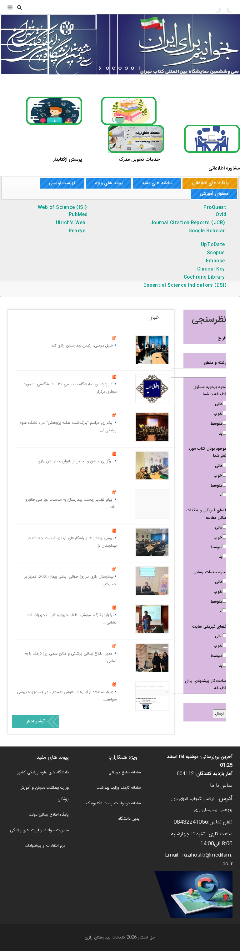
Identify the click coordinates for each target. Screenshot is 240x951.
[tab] (210, 183)
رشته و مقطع (215, 362)
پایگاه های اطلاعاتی (210, 183)
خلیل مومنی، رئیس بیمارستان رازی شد (82, 345)
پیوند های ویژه (108, 183)
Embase (215, 261)
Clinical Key (211, 269)
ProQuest (213, 207)
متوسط (216, 423)
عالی (218, 404)
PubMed (78, 215)
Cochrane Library (204, 277)
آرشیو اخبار (36, 721)
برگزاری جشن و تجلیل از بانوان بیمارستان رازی (75, 461)
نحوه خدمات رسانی (209, 572)
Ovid (219, 215)
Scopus (216, 253)
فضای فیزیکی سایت (209, 626)
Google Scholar (206, 231)
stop (139, 68)
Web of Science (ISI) (64, 207)
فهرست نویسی (62, 183)
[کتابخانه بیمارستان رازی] (198, 7)
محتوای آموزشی (214, 194)
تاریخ (222, 338)
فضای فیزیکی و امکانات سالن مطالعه (206, 514)
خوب (217, 414)
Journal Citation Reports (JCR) (187, 223)
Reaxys (78, 231)
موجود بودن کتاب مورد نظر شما (207, 452)
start (100, 68)
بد (220, 433)
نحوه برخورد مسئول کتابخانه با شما (209, 391)
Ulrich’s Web (71, 223)
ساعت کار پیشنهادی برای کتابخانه (206, 685)
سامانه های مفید (157, 183)
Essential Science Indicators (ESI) (184, 285)
